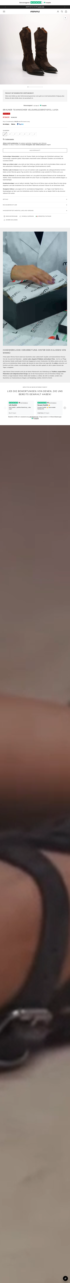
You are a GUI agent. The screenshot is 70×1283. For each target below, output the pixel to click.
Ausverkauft (35, 150)
